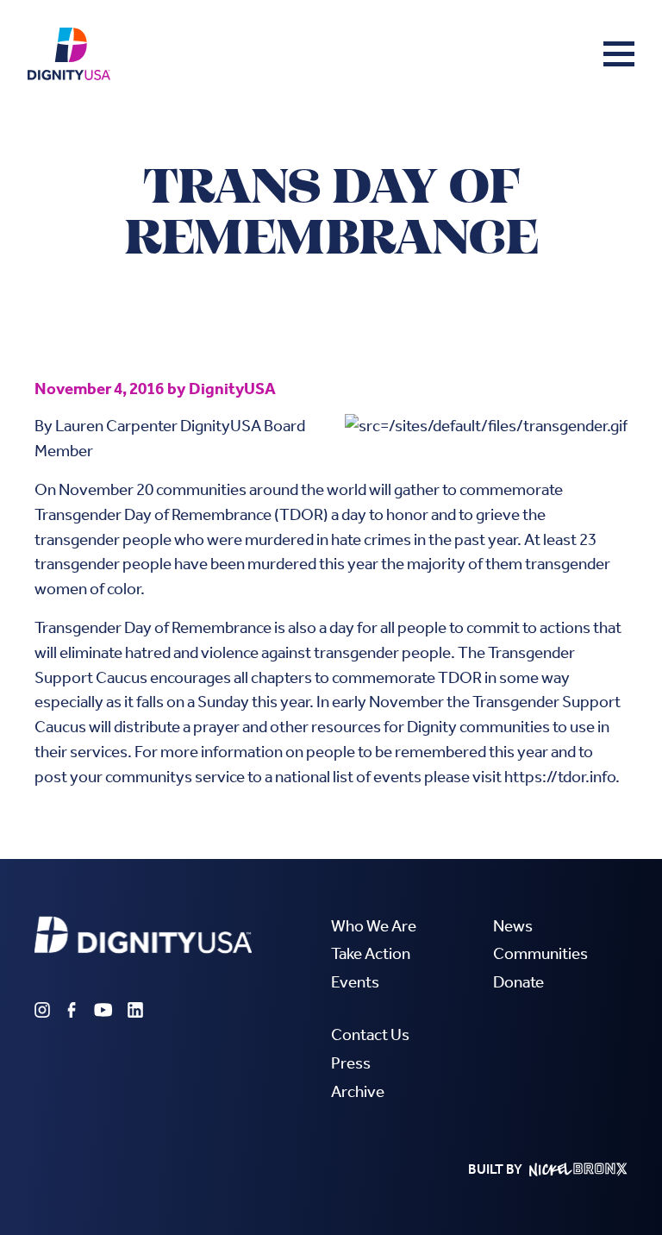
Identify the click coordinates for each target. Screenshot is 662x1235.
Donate (518, 982)
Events (355, 982)
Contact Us (370, 1034)
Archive (357, 1091)
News (513, 926)
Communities (540, 953)
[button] (618, 53)
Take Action (370, 953)
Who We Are (373, 926)
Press (351, 1063)
